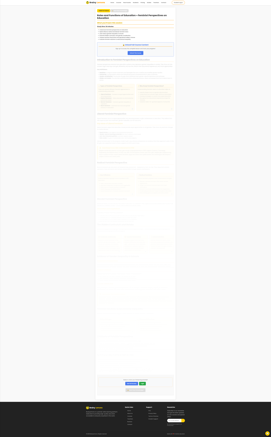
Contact (163, 2)
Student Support (153, 419)
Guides (149, 2)
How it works (127, 2)
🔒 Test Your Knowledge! (119, 10)
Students (135, 2)
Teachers (156, 2)
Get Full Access (131, 383)
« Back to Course (103, 10)
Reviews (129, 421)
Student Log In (178, 2)
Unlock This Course (135, 53)
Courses (118, 2)
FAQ (149, 410)
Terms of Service (153, 416)
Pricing (143, 2)
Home (112, 2)
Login (142, 383)
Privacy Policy (152, 413)
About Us (130, 413)
